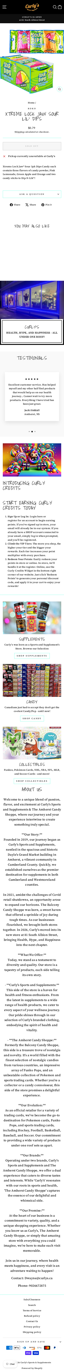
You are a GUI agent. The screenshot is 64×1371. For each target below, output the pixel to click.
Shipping (19, 131)
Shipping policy (32, 1332)
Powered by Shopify (32, 1368)
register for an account (21, 520)
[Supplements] (32, 617)
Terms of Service (32, 1310)
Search (32, 1305)
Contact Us (32, 1321)
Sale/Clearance (32, 1299)
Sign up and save (31, 1341)
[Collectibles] (32, 743)
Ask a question (31, 194)
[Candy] (32, 680)
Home (31, 102)
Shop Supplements (32, 655)
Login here (36, 516)
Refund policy (32, 1315)
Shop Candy (32, 718)
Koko (32, 108)
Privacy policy (32, 1326)
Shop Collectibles (32, 781)
